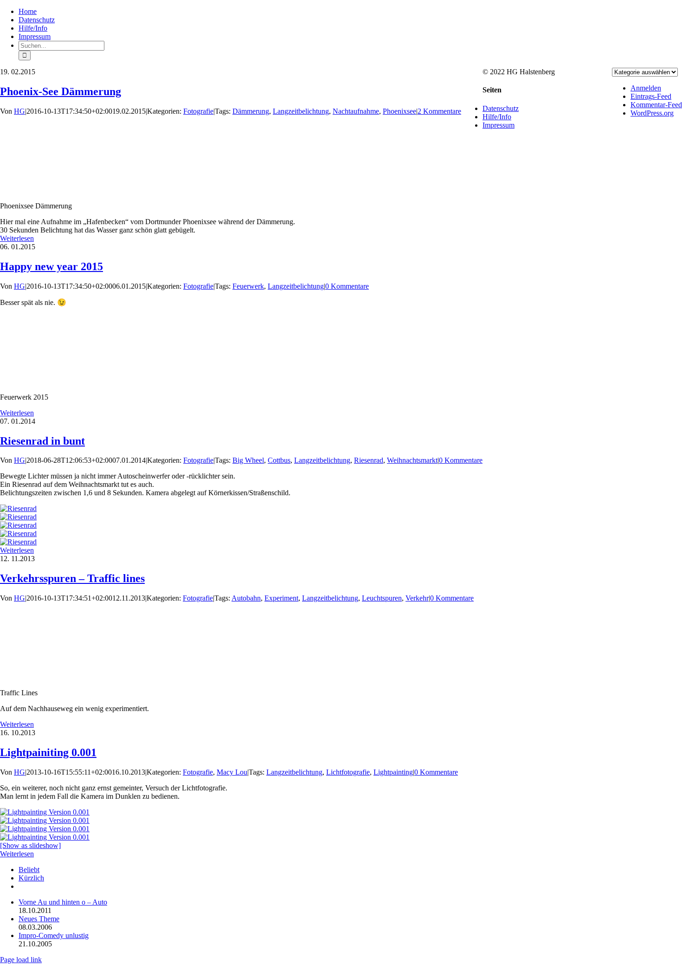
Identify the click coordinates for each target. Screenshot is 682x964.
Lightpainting (393, 772)
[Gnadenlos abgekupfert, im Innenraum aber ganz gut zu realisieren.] (45, 812)
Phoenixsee (399, 111)
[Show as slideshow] (30, 845)
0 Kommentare (347, 286)
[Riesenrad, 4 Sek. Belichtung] (18, 533)
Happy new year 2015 (51, 266)
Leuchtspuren (382, 598)
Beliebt (29, 869)
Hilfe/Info (497, 117)
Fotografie (198, 111)
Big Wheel (248, 460)
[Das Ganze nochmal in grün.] (45, 837)
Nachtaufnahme (356, 111)
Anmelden (646, 88)
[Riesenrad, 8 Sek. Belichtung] (18, 542)
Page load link (21, 960)
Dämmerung (250, 111)
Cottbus (279, 460)
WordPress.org (652, 113)
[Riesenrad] (18, 508)
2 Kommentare (439, 111)
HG (19, 111)
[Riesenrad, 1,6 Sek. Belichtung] (18, 517)
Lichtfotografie (348, 772)
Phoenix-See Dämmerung (60, 91)
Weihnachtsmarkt (412, 460)
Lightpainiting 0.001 (48, 752)
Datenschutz (501, 108)
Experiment (281, 598)
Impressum (499, 125)
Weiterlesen (17, 238)
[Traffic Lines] (35, 677)
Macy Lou (232, 772)
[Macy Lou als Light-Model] (45, 829)
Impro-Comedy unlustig (54, 935)
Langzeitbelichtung (301, 111)
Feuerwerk (248, 286)
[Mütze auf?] (45, 820)
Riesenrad (368, 460)
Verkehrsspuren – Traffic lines (72, 578)
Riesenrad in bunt (42, 441)
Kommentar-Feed (656, 105)
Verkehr (417, 598)
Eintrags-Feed (651, 96)
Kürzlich (31, 878)
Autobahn (246, 598)
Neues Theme (39, 919)
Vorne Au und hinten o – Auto (63, 902)
